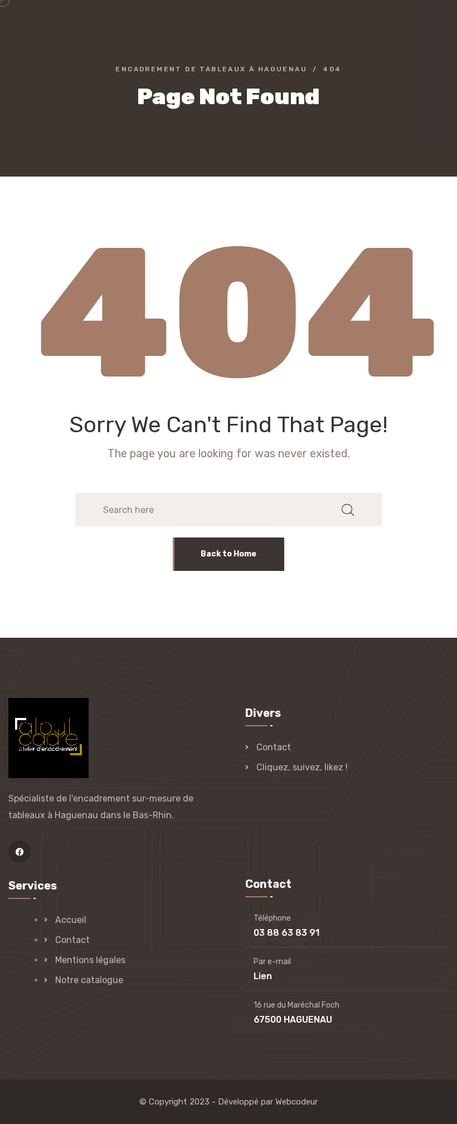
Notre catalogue (89, 980)
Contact (273, 747)
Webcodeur (296, 1102)
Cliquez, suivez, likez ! (302, 767)
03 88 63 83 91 (286, 932)
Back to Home (228, 554)
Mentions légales (90, 960)
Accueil (70, 920)
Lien (263, 976)
